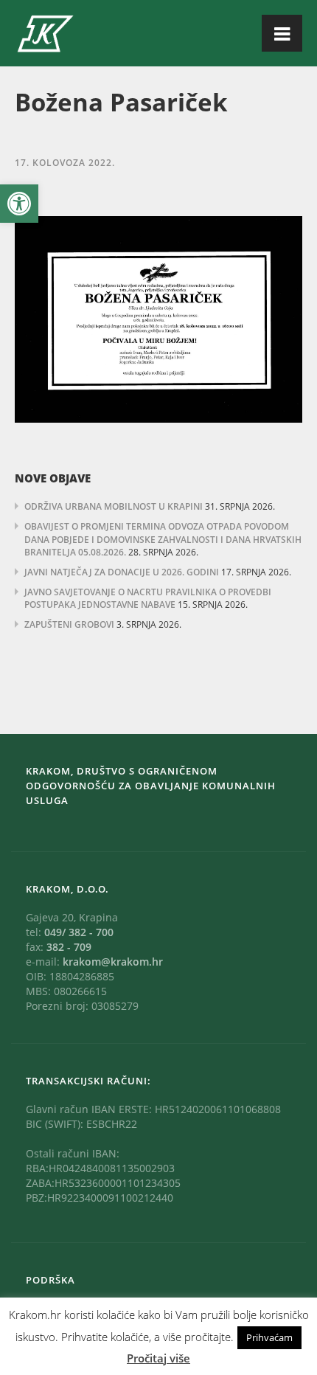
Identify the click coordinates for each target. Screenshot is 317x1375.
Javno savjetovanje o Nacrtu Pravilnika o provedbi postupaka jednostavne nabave (147, 598)
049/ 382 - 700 (79, 932)
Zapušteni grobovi (69, 624)
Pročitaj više (158, 1358)
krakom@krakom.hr (113, 962)
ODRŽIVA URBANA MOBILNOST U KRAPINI (113, 506)
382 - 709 (68, 947)
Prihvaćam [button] (269, 1337)
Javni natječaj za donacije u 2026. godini (121, 572)
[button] (19, 203)
